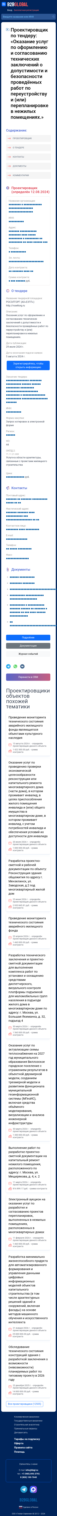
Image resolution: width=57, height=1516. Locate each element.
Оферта (18, 1443)
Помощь (19, 1451)
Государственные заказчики (28, 1420)
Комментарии (21, 175)
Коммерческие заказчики (26, 1417)
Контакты (18, 157)
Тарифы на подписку (27, 1439)
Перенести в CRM (28, 677)
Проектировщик (22, 138)
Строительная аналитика (26, 1424)
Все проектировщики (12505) (24, 1404)
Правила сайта (23, 1447)
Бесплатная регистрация (26, 10)
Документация (28, 645)
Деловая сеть (21, 1432)
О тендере (18, 147)
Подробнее (28, 637)
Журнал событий (28, 653)
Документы (19, 166)
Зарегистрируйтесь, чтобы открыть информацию (28, 365)
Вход (9, 10)
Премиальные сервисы (25, 1428)
